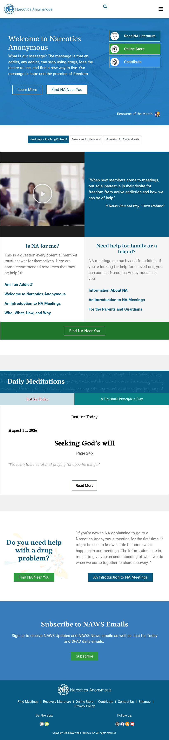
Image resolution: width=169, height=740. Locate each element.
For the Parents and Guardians (115, 309)
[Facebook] (122, 724)
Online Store (84, 702)
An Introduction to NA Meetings (33, 303)
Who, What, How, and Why (28, 313)
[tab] (48, 139)
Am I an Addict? (19, 284)
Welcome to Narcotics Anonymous (35, 294)
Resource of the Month (135, 114)
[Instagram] (117, 724)
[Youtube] (132, 724)
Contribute (105, 702)
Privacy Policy (84, 706)
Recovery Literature (57, 702)
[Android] (47, 724)
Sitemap (144, 702)
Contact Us (126, 702)
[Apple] (42, 724)
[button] (160, 9)
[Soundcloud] (127, 724)
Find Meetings (28, 702)
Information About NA (108, 290)
